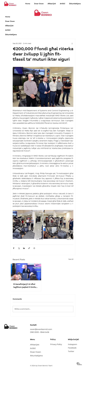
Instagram (72, 344)
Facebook (72, 348)
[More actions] (72, 43)
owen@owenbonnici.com (41, 329)
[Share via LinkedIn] (24, 248)
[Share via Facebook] (14, 248)
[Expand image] (28, 225)
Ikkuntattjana (11, 35)
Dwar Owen (10, 21)
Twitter (71, 351)
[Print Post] (34, 248)
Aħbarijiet (9, 26)
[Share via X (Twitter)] (19, 248)
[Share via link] (29, 248)
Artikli (7, 30)
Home (7, 17)
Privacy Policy (56, 344)
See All (70, 259)
